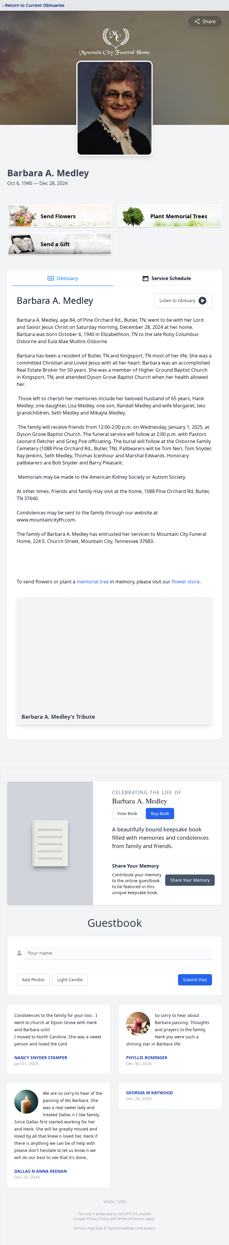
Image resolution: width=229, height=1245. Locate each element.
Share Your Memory (190, 880)
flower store (185, 581)
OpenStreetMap (121, 1228)
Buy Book (160, 813)
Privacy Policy (97, 1218)
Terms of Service (131, 1218)
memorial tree (93, 581)
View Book (127, 813)
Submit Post (195, 979)
